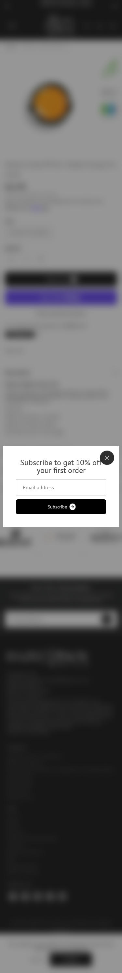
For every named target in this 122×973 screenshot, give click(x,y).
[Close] (107, 458)
